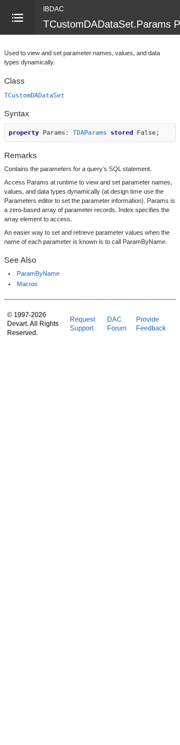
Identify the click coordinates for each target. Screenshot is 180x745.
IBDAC (53, 9)
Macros (27, 284)
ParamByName (38, 273)
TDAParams (90, 132)
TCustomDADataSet (34, 95)
